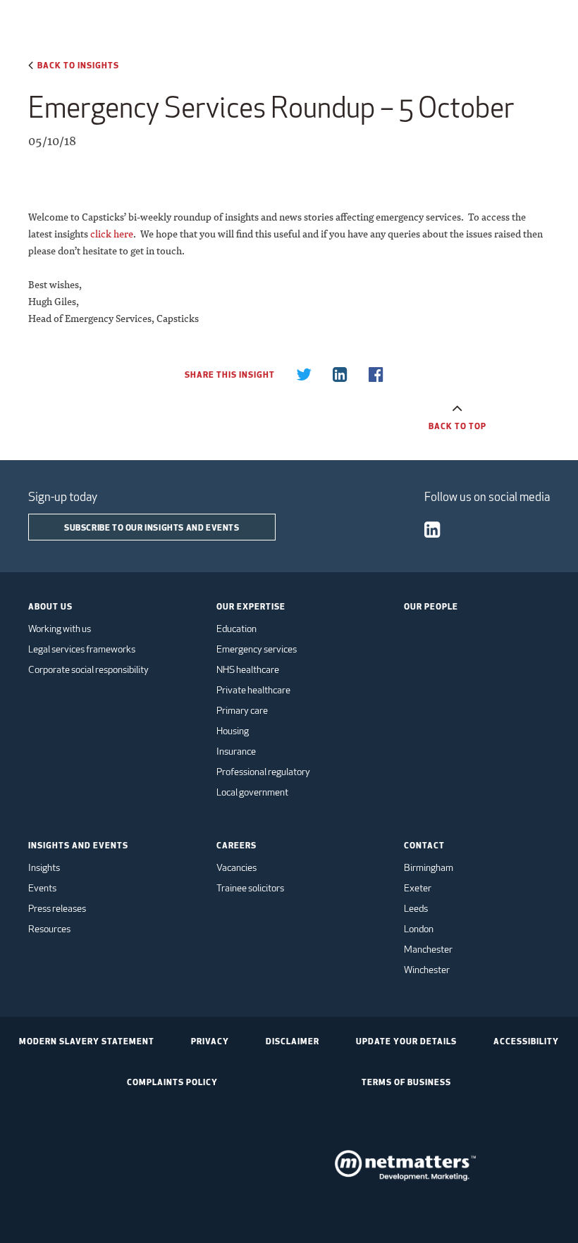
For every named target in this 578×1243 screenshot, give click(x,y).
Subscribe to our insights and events (152, 527)
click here (111, 233)
